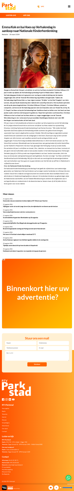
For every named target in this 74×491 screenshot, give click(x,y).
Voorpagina (5, 408)
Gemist (4, 417)
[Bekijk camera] (50, 487)
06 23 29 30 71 (10, 460)
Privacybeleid (6, 467)
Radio (3, 411)
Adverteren (5, 425)
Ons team (5, 428)
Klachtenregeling (7, 469)
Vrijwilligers (6, 422)
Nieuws (4, 420)
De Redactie (5, 474)
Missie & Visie (6, 471)
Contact (4, 431)
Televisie (4, 414)
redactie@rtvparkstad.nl (12, 465)
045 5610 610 (10, 462)
